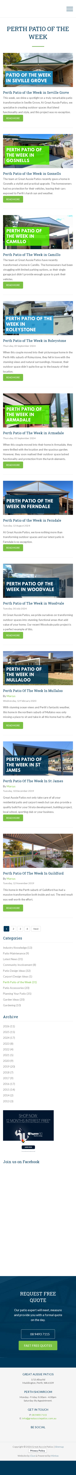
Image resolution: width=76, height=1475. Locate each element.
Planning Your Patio (17, 993)
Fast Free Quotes (38, 1345)
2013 (8, 1101)
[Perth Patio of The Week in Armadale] (38, 410)
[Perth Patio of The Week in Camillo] (38, 232)
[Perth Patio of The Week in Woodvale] (38, 581)
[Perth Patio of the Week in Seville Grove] (38, 70)
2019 (9, 1066)
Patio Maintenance (16, 953)
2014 (8, 1095)
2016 (9, 1084)
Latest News (13, 959)
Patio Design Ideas (17, 970)
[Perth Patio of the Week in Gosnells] (38, 151)
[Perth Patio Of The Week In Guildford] (38, 851)
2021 (8, 1055)
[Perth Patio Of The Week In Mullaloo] (38, 668)
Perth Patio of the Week (20, 982)
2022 (8, 1049)
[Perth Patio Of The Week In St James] (38, 758)
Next (36, 928)
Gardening (12, 1005)
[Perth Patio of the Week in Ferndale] (38, 498)
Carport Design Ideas (17, 976)
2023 (8, 1043)
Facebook (26, 1434)
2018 (8, 1072)
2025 (9, 1032)
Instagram (49, 1434)
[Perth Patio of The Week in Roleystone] (38, 318)
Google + (34, 1434)
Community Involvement (19, 964)
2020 (8, 1060)
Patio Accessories (16, 988)
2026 (9, 1026)
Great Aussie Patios (13, 8)
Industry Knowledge (17, 947)
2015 (9, 1089)
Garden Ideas (14, 999)
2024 (9, 1037)
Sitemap (59, 1446)
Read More (13, 118)
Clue (32, 1455)
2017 (8, 1078)
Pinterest (42, 1434)
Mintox (55, 1455)
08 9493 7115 (40, 1334)
